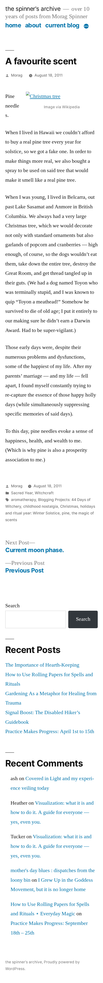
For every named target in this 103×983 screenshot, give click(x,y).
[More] (86, 26)
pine (65, 513)
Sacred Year (22, 493)
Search (12, 605)
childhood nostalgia (40, 506)
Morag (17, 75)
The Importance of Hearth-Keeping (42, 665)
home (13, 25)
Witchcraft (44, 493)
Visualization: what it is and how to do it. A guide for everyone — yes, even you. (52, 812)
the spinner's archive (33, 8)
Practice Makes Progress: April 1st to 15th (49, 731)
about (33, 25)
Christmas (69, 506)
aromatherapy (23, 499)
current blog (62, 25)
